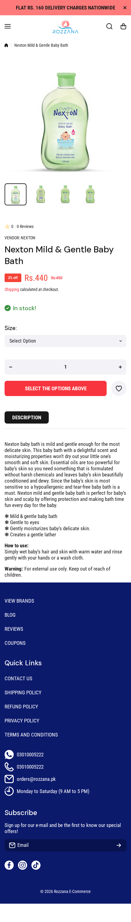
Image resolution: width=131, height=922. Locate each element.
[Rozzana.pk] (65, 26)
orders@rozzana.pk (36, 779)
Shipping (12, 289)
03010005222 (30, 754)
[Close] (125, 8)
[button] (123, 26)
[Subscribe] (118, 845)
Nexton (28, 238)
